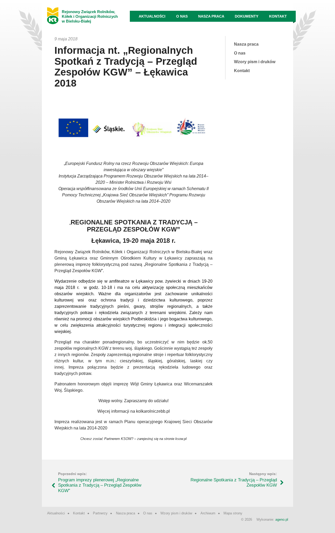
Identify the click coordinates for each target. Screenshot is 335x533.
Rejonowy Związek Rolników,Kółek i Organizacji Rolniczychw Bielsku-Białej (90, 16)
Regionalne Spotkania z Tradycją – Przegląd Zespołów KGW (234, 482)
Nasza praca (211, 16)
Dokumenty (246, 16)
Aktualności (152, 16)
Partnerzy (100, 513)
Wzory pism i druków (254, 62)
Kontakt (278, 16)
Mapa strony (233, 513)
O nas (182, 16)
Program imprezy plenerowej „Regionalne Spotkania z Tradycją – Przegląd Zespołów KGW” (99, 485)
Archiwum (207, 513)
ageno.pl (281, 519)
